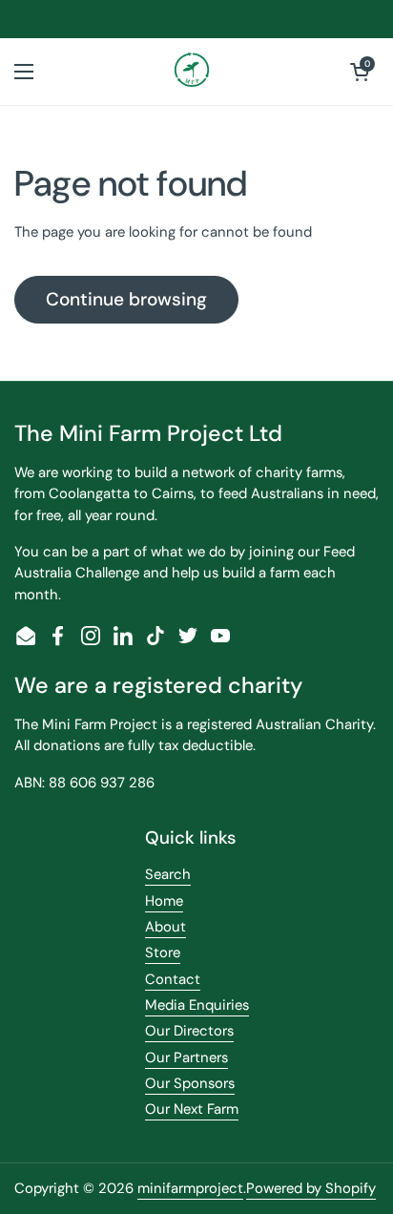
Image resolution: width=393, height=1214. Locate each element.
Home (164, 900)
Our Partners (186, 1057)
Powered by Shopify (311, 1188)
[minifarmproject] (192, 71)
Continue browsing (126, 299)
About (165, 926)
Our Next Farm (191, 1109)
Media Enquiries (197, 1005)
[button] (360, 71)
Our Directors (189, 1030)
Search (168, 874)
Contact (172, 979)
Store (162, 952)
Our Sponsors (190, 1083)
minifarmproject (190, 1188)
